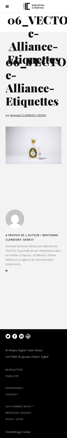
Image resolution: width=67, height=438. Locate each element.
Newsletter (14, 369)
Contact (12, 394)
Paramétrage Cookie (18, 432)
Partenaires (14, 388)
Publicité (12, 376)
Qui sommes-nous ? (20, 406)
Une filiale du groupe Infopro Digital (27, 356)
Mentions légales (19, 412)
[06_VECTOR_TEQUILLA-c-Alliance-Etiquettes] (15, 219)
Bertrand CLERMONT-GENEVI (28, 115)
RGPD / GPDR (14, 419)
